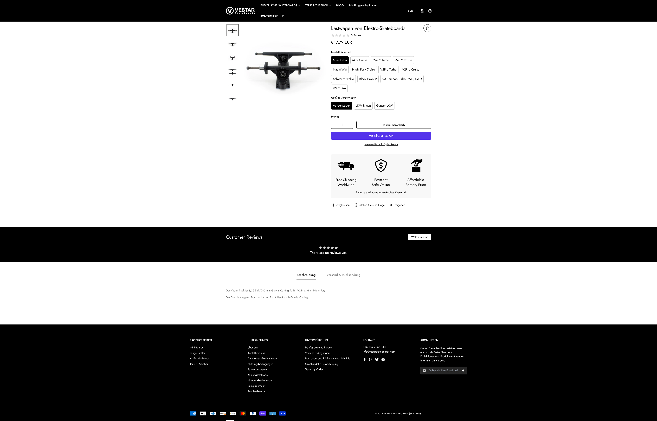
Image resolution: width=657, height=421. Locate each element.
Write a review (419, 237)
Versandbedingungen (317, 353)
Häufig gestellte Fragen (363, 5)
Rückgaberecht (256, 386)
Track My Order (314, 369)
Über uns (253, 347)
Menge (335, 117)
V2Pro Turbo (388, 69)
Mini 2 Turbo (381, 60)
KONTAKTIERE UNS (272, 16)
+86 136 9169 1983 (374, 347)
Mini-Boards (196, 347)
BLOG (340, 5)
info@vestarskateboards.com (379, 352)
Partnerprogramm (257, 369)
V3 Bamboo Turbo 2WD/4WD (402, 79)
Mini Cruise (359, 60)
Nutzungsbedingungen (260, 364)
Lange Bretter (197, 353)
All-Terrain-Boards (199, 358)
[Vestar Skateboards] (240, 11)
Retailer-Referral (257, 391)
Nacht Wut (340, 69)
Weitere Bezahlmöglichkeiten (381, 144)
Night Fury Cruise (363, 69)
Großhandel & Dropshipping (321, 364)
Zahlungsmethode (258, 375)
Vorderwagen (341, 105)
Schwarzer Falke (343, 79)
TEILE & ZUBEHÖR (316, 5)
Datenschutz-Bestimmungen (263, 358)
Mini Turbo (340, 60)
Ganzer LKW (384, 105)
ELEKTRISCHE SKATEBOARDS (278, 5)
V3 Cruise (339, 88)
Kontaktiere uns (256, 353)
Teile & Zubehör (199, 364)
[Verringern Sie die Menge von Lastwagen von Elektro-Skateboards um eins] (335, 125)
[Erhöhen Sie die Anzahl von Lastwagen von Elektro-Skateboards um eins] (349, 125)
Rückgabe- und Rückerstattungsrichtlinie (327, 358)
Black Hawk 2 (368, 79)
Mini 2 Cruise (403, 60)
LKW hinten (363, 105)
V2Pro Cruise (410, 69)
